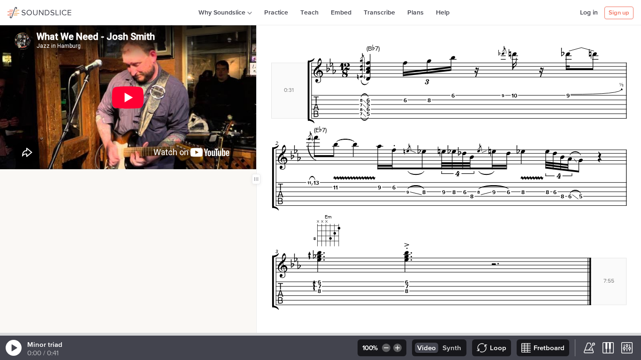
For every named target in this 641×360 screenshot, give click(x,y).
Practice (276, 12)
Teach (309, 12)
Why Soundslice (221, 12)
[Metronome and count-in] (589, 347)
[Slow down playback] (385, 348)
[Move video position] (10, 179)
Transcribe (379, 12)
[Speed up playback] (398, 348)
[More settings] (626, 347)
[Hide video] (40, 179)
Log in (589, 12)
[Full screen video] (25, 179)
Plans (415, 12)
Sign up (619, 13)
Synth (452, 348)
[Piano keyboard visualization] (608, 347)
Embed (341, 12)
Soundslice (26, 11)
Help (443, 12)
